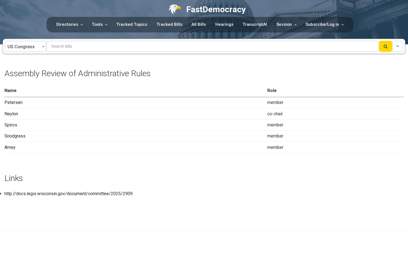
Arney (10, 147)
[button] (397, 46)
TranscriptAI (255, 24)
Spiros (10, 125)
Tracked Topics (131, 24)
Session (284, 24)
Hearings (224, 24)
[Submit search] (385, 46)
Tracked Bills (169, 24)
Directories (67, 24)
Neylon (11, 113)
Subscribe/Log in (322, 24)
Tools (97, 24)
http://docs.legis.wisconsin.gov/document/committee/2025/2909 (68, 193)
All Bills (199, 24)
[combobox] (25, 46)
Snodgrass (15, 136)
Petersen (13, 102)
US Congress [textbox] (21, 46)
